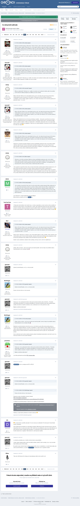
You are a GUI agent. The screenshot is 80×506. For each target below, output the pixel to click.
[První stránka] (2, 34)
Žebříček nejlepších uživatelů (39, 9)
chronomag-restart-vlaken (13, 28)
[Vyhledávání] (77, 7)
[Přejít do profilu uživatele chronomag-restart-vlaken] (3, 29)
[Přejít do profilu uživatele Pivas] (7, 44)
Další (42, 34)
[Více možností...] (55, 39)
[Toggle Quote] (15, 42)
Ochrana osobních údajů (38, 501)
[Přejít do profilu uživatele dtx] (7, 424)
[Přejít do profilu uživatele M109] (7, 183)
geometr (7, 264)
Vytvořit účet (75, 2)
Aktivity (9, 6)
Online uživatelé (28, 9)
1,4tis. (8, 140)
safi (64, 30)
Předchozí (6, 34)
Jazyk (22, 501)
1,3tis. (8, 95)
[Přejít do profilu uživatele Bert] (7, 225)
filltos (7, 453)
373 (8, 431)
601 (30, 34)
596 (16, 34)
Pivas (7, 39)
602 (33, 34)
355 (8, 213)
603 (36, 34)
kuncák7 (7, 62)
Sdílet (45, 29)
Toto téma (73, 6)
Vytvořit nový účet (16, 486)
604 (39, 34)
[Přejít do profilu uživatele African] (71, 32)
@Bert (29, 197)
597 (19, 34)
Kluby (2, 9)
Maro (7, 130)
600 (27, 34)
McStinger (7, 280)
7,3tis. (8, 291)
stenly (26, 42)
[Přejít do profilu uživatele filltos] (7, 458)
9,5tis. (8, 351)
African (74, 30)
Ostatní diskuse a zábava (18, 29)
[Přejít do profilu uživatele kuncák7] (7, 67)
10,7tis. (7, 275)
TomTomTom (7, 202)
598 (22, 34)
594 (10, 34)
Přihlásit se (42, 486)
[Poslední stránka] (45, 34)
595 (13, 34)
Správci (21, 9)
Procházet (4, 6)
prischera (7, 340)
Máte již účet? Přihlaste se (64, 2)
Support (28, 6)
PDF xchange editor (31, 355)
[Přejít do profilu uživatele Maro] (7, 134)
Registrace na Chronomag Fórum (46, 404)
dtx (7, 420)
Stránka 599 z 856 (50, 34)
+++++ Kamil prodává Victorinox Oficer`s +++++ (29, 16)
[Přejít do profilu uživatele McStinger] (7, 285)
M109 (7, 179)
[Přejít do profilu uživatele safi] (61, 32)
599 (24, 34)
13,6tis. (7, 231)
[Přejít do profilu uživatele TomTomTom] (7, 207)
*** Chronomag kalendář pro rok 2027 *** (29, 20)
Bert (7, 221)
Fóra (6, 9)
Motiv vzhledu (29, 501)
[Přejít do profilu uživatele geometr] (7, 269)
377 (8, 190)
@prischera (16, 364)
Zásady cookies (55, 501)
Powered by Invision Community (40, 504)
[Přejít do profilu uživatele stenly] (7, 89)
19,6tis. (7, 73)
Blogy (16, 9)
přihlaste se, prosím (32, 409)
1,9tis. (8, 50)
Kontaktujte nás (48, 501)
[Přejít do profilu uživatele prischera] (7, 345)
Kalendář (11, 9)
